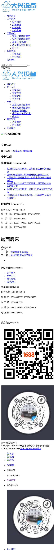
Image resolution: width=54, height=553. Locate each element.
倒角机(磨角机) (19, 42)
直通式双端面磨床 (21, 36)
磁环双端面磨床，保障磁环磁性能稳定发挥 (28, 174)
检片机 (15, 48)
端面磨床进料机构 (19, 252)
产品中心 (11, 33)
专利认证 (27, 150)
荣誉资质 (16, 24)
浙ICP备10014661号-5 (30, 448)
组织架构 (16, 27)
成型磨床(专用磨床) (21, 45)
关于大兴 (11, 19)
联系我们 (11, 60)
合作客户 (16, 30)
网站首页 (11, 16)
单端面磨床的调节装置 (22, 255)
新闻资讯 (11, 51)
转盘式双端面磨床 (21, 39)
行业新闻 (16, 57)
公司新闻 (16, 54)
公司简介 (16, 22)
